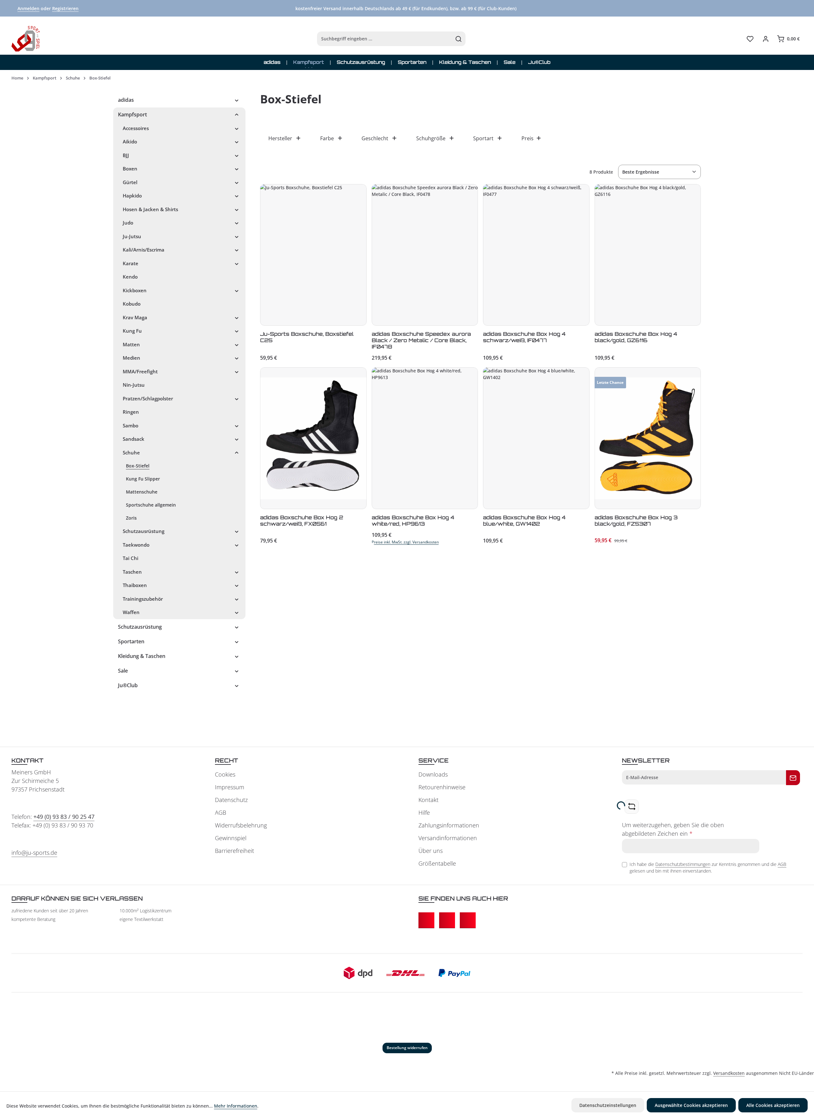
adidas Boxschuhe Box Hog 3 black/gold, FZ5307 (636, 520)
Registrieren (65, 8)
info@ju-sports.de (34, 852)
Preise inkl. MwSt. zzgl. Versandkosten (405, 542)
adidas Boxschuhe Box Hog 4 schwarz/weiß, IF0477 (524, 337)
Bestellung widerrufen (407, 1047)
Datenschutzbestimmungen (682, 864)
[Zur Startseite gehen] (25, 39)
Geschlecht (375, 138)
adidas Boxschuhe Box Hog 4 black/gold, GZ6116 (636, 337)
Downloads (433, 774)
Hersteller (280, 138)
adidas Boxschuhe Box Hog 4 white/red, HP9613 (413, 520)
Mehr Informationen (235, 1106)
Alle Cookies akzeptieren (773, 1105)
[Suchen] (459, 38)
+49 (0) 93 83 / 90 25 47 (63, 816)
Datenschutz (231, 800)
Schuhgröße (430, 138)
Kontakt (428, 800)
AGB (220, 812)
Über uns (430, 850)
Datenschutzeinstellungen (607, 1105)
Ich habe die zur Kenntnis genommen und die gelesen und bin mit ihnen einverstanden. (708, 867)
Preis (527, 138)
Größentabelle (437, 863)
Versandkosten (729, 1073)
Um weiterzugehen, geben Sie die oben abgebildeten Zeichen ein (673, 829)
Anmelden (28, 8)
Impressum (229, 787)
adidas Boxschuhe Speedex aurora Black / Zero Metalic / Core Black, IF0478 (421, 340)
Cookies (225, 774)
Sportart (483, 138)
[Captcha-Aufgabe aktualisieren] (631, 806)
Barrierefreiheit (234, 850)
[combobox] (384, 38)
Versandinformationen (447, 838)
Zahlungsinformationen (448, 825)
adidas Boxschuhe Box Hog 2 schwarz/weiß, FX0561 (301, 520)
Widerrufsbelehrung (241, 825)
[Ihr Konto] (765, 39)
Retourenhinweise (442, 787)
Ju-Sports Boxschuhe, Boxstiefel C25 (307, 337)
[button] (237, 100)
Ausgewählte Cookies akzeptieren (691, 1105)
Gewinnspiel (230, 838)
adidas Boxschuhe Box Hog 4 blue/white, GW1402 (524, 520)
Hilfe (424, 812)
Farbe (327, 138)
